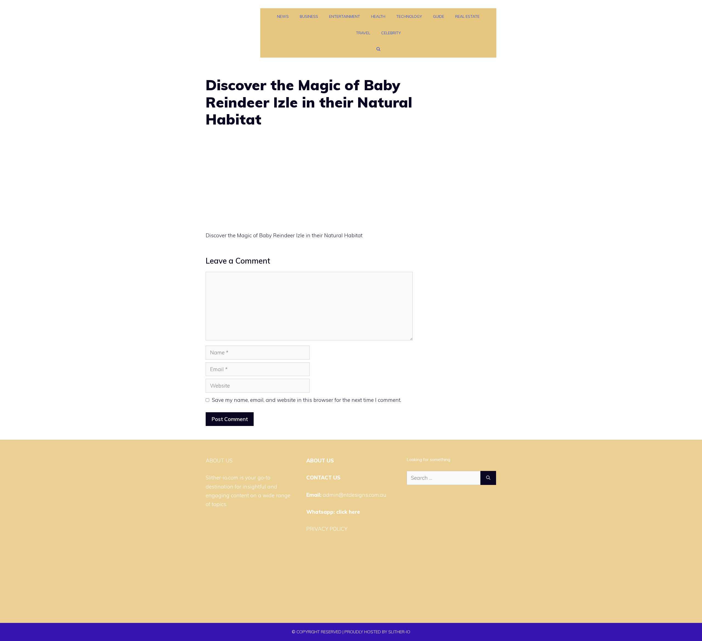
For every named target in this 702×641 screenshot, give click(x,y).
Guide (438, 16)
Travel (363, 32)
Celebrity (391, 32)
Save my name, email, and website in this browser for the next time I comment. (306, 400)
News (283, 16)
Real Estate (467, 16)
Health (378, 16)
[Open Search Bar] (378, 49)
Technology (409, 16)
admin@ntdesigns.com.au (354, 495)
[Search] (488, 478)
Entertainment (344, 16)
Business (309, 16)
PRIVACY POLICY (326, 529)
